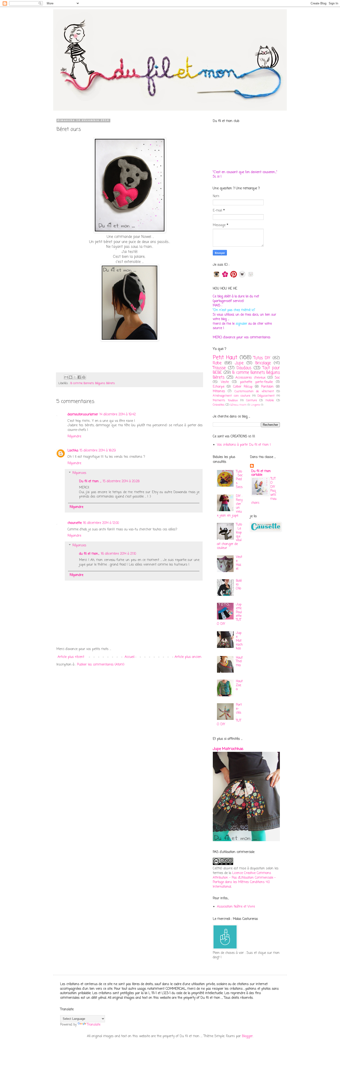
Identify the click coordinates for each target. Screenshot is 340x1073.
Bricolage (263, 363)
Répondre (74, 436)
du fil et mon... (89, 553)
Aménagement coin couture (231, 396)
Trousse (219, 368)
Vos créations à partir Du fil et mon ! (244, 444)
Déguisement (266, 396)
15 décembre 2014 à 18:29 (98, 450)
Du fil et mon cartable (261, 473)
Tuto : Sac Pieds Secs (239, 479)
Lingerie (255, 405)
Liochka (73, 450)
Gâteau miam (238, 405)
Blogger (247, 1036)
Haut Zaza (239, 685)
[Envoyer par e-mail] (66, 377)
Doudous (244, 368)
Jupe (239, 363)
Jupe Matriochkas (239, 641)
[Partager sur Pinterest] (83, 377)
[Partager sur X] (75, 377)
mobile (269, 400)
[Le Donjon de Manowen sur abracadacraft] (250, 277)
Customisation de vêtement (254, 391)
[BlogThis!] (70, 377)
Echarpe (218, 386)
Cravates (219, 405)
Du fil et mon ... (90, 481)
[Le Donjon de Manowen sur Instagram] (216, 277)
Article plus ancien (188, 657)
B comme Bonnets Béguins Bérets (92, 383)
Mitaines (219, 391)
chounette (75, 523)
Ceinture (251, 400)
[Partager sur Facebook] (79, 377)
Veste (225, 382)
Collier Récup (243, 386)
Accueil (129, 657)
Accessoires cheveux (250, 377)
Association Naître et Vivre (236, 906)
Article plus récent (71, 657)
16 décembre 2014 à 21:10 (118, 553)
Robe (217, 363)
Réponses (79, 473)
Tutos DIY (261, 358)
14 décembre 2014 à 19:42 (117, 414)
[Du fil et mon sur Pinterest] (233, 277)
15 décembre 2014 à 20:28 (121, 481)
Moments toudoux (225, 400)
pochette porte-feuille (256, 382)
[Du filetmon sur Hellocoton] (225, 277)
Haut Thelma (239, 661)
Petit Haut (225, 358)
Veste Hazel (239, 563)
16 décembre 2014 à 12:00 (101, 523)
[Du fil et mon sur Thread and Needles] (242, 277)
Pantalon (267, 386)
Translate (93, 1024)
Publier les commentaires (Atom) (100, 664)
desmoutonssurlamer (83, 414)
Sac (277, 377)
